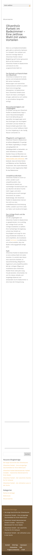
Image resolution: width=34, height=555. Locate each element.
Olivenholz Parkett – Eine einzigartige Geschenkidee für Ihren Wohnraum (16, 334)
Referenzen (6, 496)
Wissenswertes (8, 19)
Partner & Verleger (14, 383)
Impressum (23, 545)
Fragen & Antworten (13, 549)
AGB (21, 547)
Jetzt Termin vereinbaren (17, 426)
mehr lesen (11, 323)
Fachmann (13, 240)
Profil (23, 549)
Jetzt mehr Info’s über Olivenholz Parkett (17, 440)
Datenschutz (13, 547)
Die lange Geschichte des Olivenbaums (17, 289)
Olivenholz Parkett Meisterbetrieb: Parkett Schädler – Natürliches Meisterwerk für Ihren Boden (16, 378)
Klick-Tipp (15, 545)
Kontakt (7, 545)
